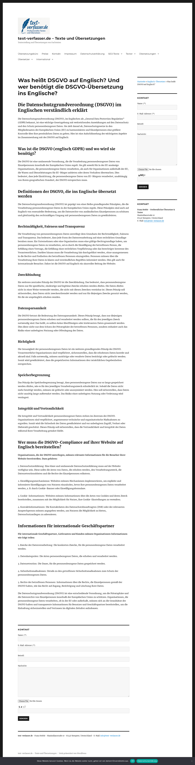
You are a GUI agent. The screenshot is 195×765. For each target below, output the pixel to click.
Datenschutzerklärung (92, 54)
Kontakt (56, 54)
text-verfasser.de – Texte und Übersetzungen (61, 38)
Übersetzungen (147, 54)
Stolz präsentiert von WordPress (72, 753)
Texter (129, 54)
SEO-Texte (113, 54)
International (43, 59)
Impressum (70, 54)
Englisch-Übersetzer (156, 82)
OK (132, 761)
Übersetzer (24, 59)
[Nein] (191, 761)
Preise (45, 54)
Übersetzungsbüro (28, 54)
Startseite (141, 82)
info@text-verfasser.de (110, 736)
